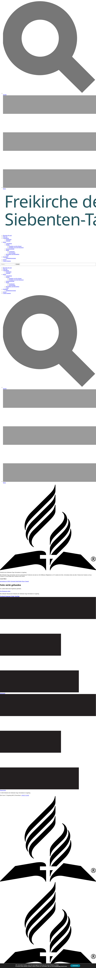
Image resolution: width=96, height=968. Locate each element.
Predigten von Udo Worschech (16, 247)
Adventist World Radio (16, 581)
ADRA (8, 581)
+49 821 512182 (25, 795)
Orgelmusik (12, 251)
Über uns (5, 236)
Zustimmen (75, 965)
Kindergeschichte (10, 249)
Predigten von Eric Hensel (15, 246)
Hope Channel (25, 581)
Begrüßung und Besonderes (12, 254)
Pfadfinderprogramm (11, 258)
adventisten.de (3, 581)
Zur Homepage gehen (5, 591)
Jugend (4, 259)
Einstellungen (57, 966)
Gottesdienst (6, 238)
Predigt (7, 244)
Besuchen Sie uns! (7, 235)
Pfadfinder (5, 257)
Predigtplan (8, 239)
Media (4, 242)
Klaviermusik (12, 253)
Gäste (7, 255)
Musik (7, 250)
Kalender (8, 240)
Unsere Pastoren (7, 261)
